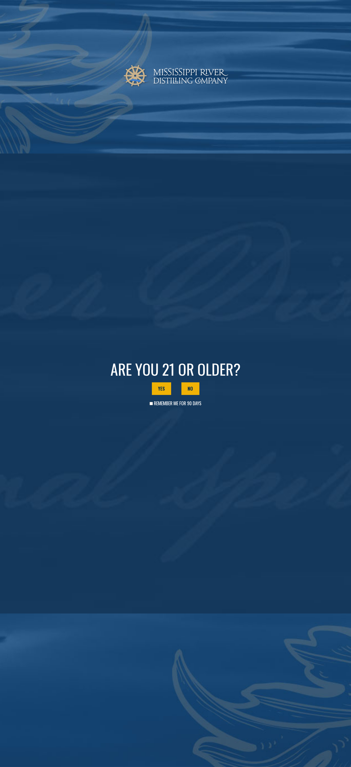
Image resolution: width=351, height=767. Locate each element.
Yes (161, 388)
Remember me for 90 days (177, 403)
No (190, 388)
